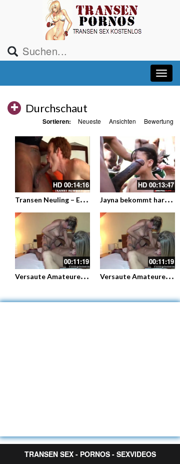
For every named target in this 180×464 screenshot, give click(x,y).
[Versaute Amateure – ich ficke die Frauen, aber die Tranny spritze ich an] (52, 240)
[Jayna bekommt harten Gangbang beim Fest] (137, 164)
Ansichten (122, 121)
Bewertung (159, 121)
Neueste (89, 121)
